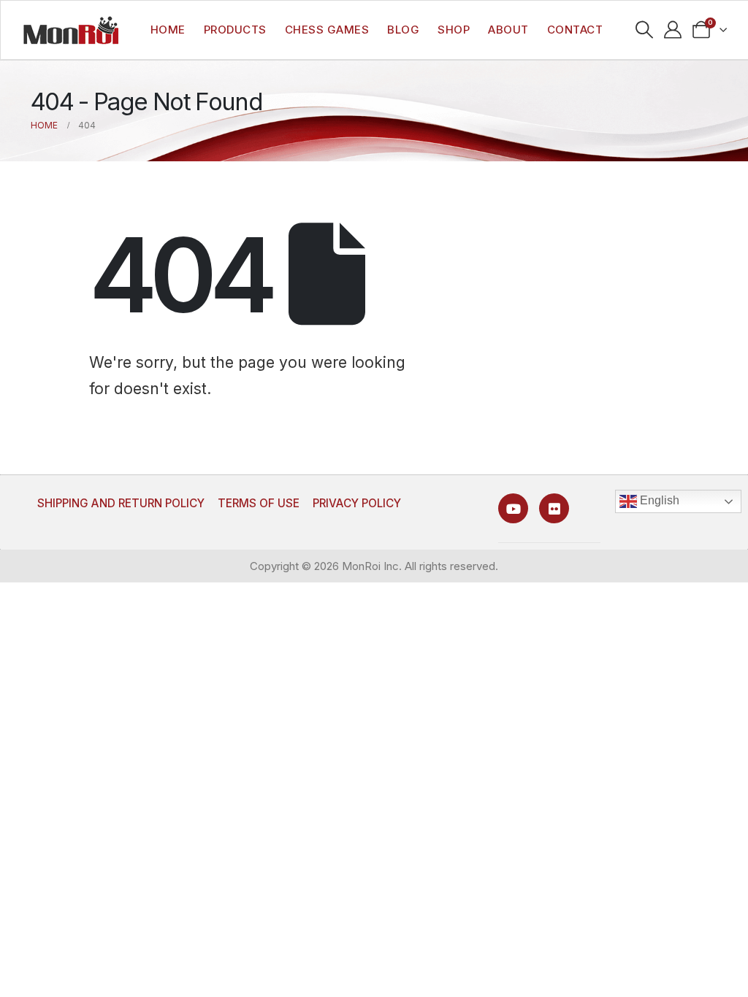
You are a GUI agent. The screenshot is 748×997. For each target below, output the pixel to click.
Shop (454, 29)
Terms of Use (258, 503)
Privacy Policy (357, 503)
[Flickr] (554, 508)
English (658, 500)
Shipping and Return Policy (121, 503)
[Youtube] (513, 508)
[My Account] (673, 30)
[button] (644, 30)
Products (235, 29)
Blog (403, 29)
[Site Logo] (71, 30)
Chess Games (327, 29)
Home (168, 29)
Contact (575, 29)
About (508, 29)
